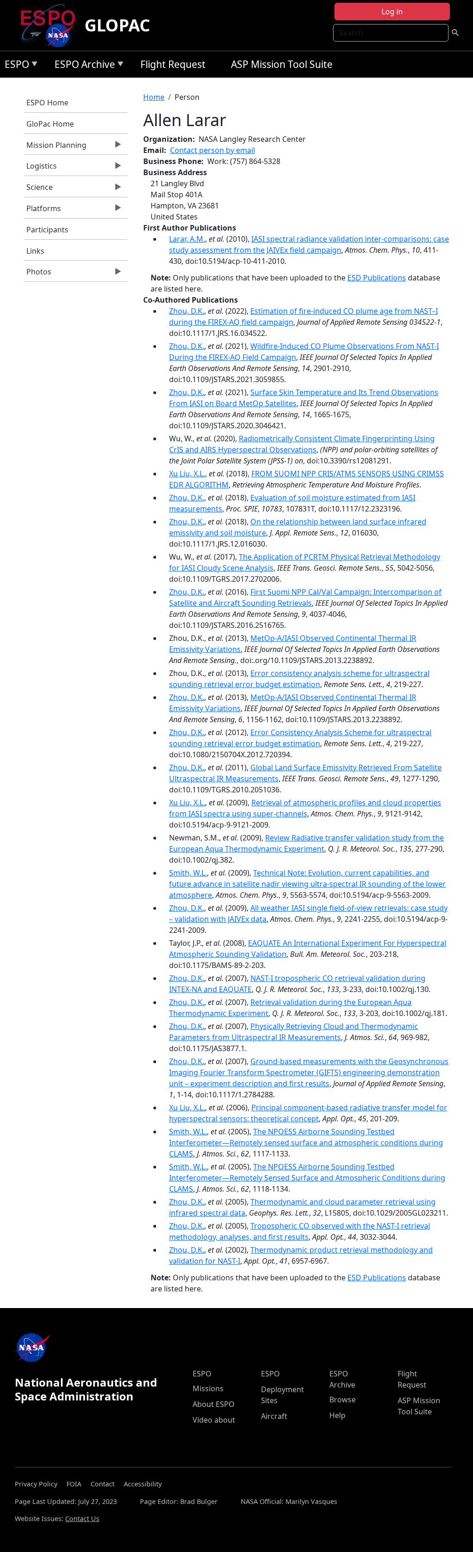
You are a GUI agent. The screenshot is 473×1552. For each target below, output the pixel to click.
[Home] (51, 25)
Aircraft (274, 1416)
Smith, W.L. (188, 873)
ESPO (14, 66)
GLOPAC (117, 25)
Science (38, 189)
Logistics (40, 168)
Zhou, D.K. (186, 311)
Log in (392, 11)
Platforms (42, 210)
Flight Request (173, 64)
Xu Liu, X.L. (187, 474)
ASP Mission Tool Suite (282, 64)
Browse (342, 1399)
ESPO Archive (82, 66)
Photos (37, 274)
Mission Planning (55, 147)
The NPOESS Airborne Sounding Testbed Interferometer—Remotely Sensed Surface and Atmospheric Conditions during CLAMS (307, 1178)
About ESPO (214, 1404)
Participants (47, 230)
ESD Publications (376, 278)
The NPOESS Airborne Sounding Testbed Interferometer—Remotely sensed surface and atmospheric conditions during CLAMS (306, 1142)
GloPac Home (50, 124)
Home (153, 97)
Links (35, 251)
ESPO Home (47, 102)
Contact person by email (212, 150)
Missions (208, 1388)
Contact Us (82, 1518)
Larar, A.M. (187, 239)
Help (337, 1415)
